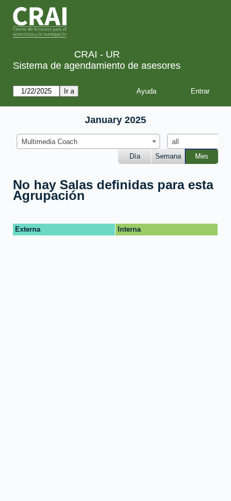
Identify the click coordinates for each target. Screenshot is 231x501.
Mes (201, 156)
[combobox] (88, 141)
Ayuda (146, 91)
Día (134, 156)
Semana (168, 156)
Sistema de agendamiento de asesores (97, 65)
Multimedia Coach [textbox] (49, 142)
